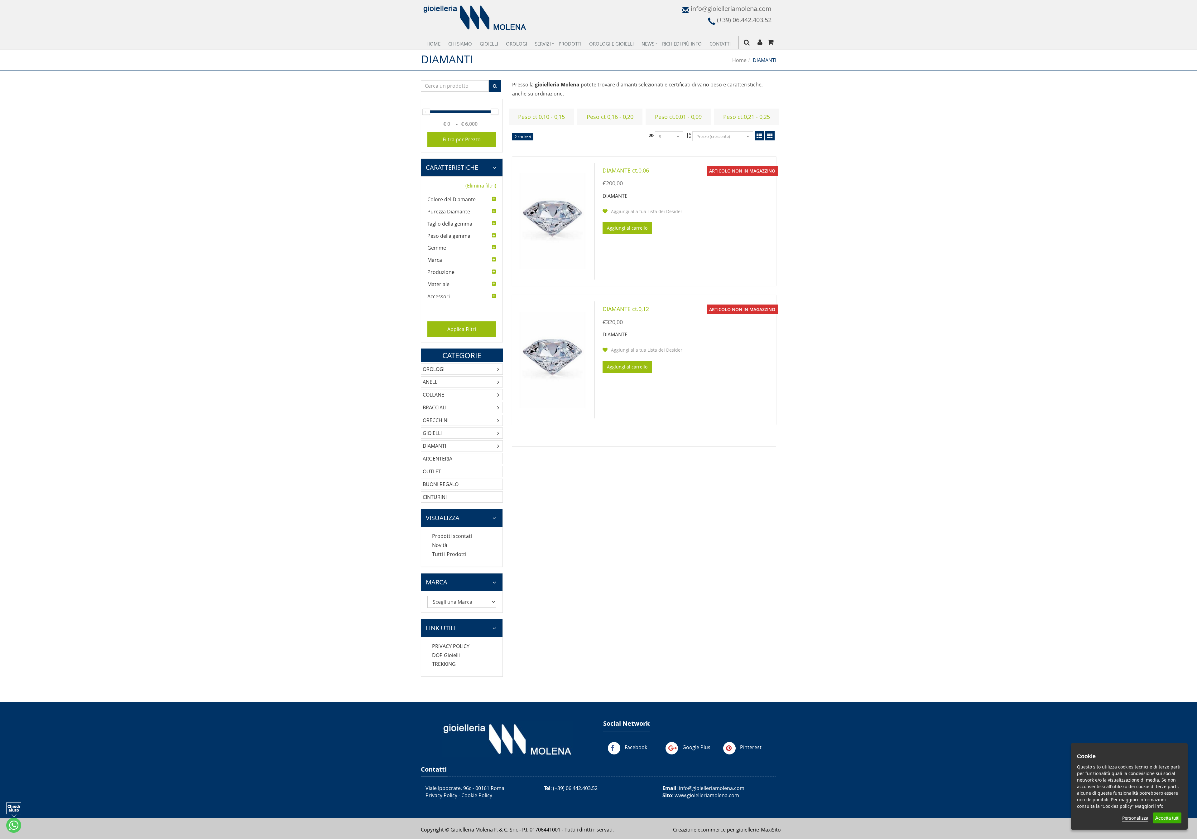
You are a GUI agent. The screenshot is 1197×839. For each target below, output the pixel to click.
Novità (439, 545)
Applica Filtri (461, 329)
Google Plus (696, 747)
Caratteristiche (452, 167)
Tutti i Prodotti (449, 554)
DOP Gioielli (446, 655)
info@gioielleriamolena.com (711, 788)
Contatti (720, 44)
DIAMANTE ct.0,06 (626, 170)
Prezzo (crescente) (713, 136)
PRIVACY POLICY (450, 646)
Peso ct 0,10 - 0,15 (541, 116)
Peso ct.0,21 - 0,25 (746, 116)
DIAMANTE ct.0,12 (626, 309)
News (648, 44)
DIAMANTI (434, 445)
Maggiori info (1149, 806)
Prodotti (570, 44)
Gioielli (489, 44)
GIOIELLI (432, 433)
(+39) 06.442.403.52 (575, 788)
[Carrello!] (770, 42)
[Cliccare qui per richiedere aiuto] (13, 817)
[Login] (759, 42)
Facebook (636, 747)
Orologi (516, 44)
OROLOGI (434, 369)
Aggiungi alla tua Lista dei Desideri (647, 211)
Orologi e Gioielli (611, 44)
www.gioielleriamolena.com (707, 795)
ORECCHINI (436, 420)
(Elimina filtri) (480, 185)
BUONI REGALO (441, 484)
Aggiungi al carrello (627, 228)
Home (433, 44)
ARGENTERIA (437, 458)
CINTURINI (435, 497)
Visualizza (442, 518)
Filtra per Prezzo (462, 139)
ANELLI (431, 381)
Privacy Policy (441, 795)
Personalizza (1135, 818)
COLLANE (433, 394)
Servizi (543, 44)
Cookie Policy (476, 795)
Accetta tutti (1167, 818)
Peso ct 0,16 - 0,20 (610, 116)
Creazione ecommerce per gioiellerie (716, 829)
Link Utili (441, 628)
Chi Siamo (460, 44)
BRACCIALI (434, 407)
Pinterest (751, 747)
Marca (436, 582)
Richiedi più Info (682, 44)
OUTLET (432, 471)
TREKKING (444, 664)
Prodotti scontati (452, 536)
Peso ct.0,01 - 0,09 (678, 116)
